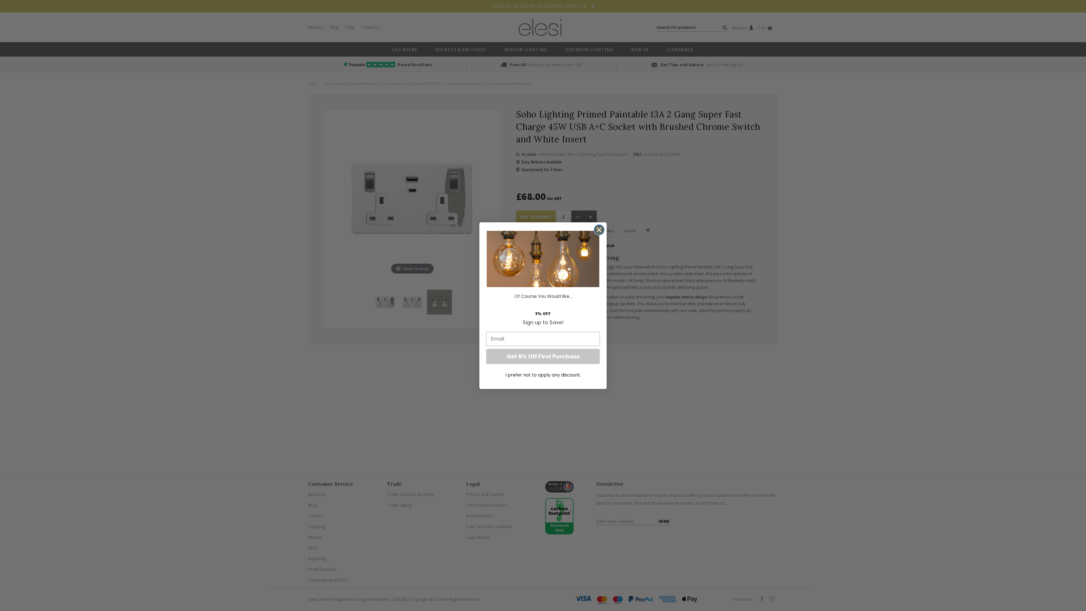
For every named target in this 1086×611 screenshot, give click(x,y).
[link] (543, 259)
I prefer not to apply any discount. (543, 375)
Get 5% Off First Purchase (543, 356)
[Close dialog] (599, 230)
